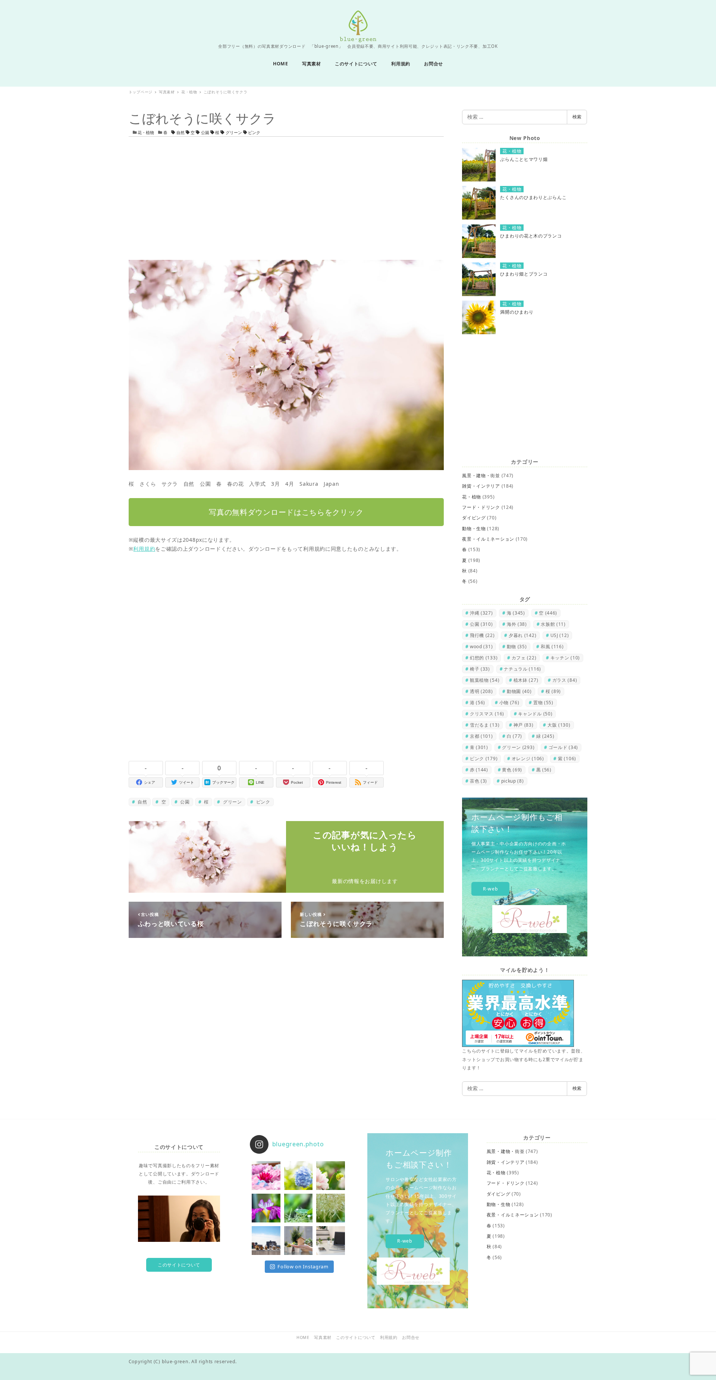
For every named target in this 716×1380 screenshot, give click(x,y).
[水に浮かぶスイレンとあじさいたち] (266, 1175)
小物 (509, 702)
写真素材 (323, 1337)
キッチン (565, 658)
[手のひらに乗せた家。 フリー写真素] (298, 1240)
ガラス (564, 680)
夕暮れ (522, 635)
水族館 (553, 624)
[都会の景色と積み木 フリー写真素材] (266, 1240)
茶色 (478, 781)
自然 (180, 132)
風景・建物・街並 (481, 475)
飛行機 (482, 635)
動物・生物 (474, 528)
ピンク (253, 132)
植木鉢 (526, 680)
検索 (576, 117)
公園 (205, 132)
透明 (481, 691)
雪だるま (484, 725)
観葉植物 (484, 680)
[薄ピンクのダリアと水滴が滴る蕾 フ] (330, 1175)
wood (481, 646)
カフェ (524, 658)
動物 (517, 646)
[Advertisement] (286, 198)
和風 (552, 646)
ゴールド (563, 747)
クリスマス (487, 714)
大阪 (559, 725)
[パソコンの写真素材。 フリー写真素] (330, 1240)
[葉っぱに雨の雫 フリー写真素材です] (298, 1208)
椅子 (480, 669)
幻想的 (483, 658)
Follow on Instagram (302, 1266)
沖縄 (481, 613)
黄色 (512, 770)
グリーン (233, 132)
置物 (543, 702)
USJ (559, 635)
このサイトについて (179, 1265)
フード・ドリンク (481, 507)
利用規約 (144, 548)
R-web (490, 889)
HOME (303, 1337)
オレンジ (528, 758)
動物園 (519, 691)
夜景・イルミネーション (488, 539)
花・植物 (146, 132)
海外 (517, 624)
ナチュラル (522, 669)
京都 (481, 736)
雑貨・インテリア (481, 486)
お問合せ (411, 1337)
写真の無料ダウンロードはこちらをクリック (286, 512)
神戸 (524, 725)
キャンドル (535, 714)
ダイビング (474, 518)
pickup (512, 781)
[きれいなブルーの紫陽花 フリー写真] (298, 1175)
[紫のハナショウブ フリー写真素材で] (266, 1208)
